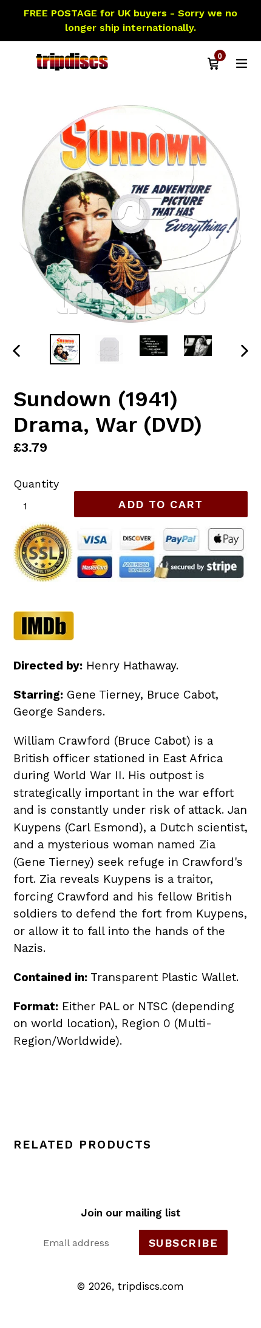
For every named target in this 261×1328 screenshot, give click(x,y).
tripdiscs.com (151, 1286)
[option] (64, 349)
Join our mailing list (131, 1213)
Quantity (36, 483)
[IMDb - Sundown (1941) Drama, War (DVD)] (43, 636)
